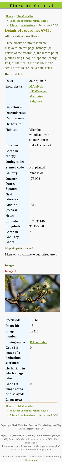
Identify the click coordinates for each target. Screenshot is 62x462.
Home (9, 16)
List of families (25, 16)
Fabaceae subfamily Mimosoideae (29, 20)
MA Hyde (36, 86)
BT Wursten (38, 91)
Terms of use (31, 460)
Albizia (14, 25)
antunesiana (28, 25)
